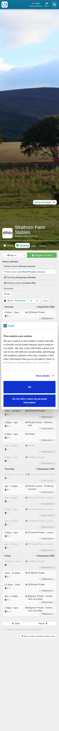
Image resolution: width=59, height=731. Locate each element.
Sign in (46, 6)
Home (10, 245)
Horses (42, 246)
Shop (33, 246)
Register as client (43, 255)
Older (17, 623)
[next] (37, 301)
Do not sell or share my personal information (29, 401)
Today (45, 301)
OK (29, 387)
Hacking (21, 277)
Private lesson (24, 272)
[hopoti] (5, 5)
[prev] (31, 301)
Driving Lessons (21, 283)
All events (8, 288)
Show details (43, 375)
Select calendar (10, 261)
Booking (24, 245)
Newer (42, 623)
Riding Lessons (19, 266)
